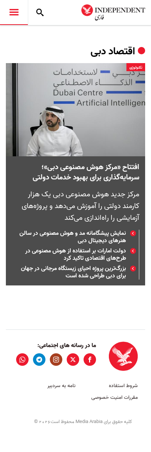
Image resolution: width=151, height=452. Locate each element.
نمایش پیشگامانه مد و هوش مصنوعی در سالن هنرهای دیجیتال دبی (72, 237)
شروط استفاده (123, 386)
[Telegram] (39, 359)
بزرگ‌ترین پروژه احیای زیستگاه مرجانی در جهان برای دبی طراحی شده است (73, 272)
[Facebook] (90, 359)
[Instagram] (56, 359)
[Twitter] (73, 359)
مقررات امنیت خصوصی (114, 397)
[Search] (40, 12)
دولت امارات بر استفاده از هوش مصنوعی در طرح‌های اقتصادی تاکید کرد (75, 254)
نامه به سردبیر (61, 386)
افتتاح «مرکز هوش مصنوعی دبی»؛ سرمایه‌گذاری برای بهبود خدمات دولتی (86, 172)
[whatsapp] (22, 359)
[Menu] (14, 12)
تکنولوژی (135, 67)
